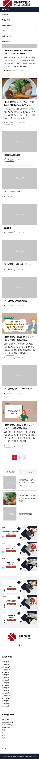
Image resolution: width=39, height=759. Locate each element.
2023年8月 (6, 675)
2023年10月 (6, 670)
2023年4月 (6, 685)
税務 (3, 735)
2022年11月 (6, 698)
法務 (3, 733)
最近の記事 (11, 472)
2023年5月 (6, 683)
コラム (4, 31)
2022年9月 (6, 703)
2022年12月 (6, 696)
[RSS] (19, 645)
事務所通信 (6, 41)
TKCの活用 (6, 20)
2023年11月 (6, 667)
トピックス (28, 472)
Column (4, 748)
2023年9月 (6, 672)
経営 (10, 393)
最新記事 (5, 15)
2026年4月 (6, 664)
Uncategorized (7, 25)
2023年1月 (6, 693)
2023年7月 (6, 677)
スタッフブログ (7, 36)
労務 (10, 357)
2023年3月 (6, 688)
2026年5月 (6, 662)
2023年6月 (6, 680)
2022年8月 (6, 706)
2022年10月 (6, 701)
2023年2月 (6, 690)
